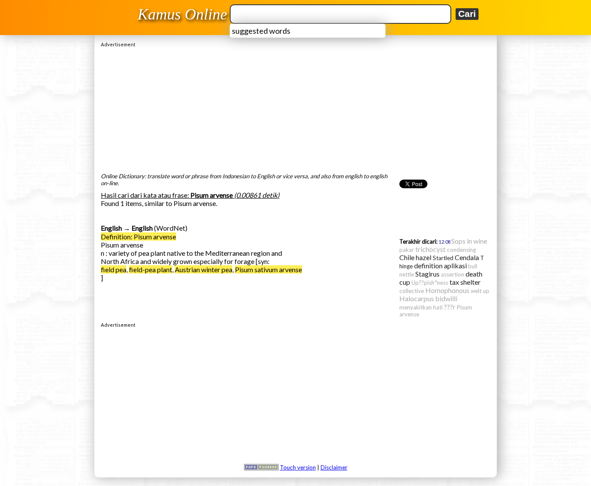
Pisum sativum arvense (268, 269)
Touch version (298, 467)
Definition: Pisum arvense (138, 236)
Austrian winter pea (203, 269)
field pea (113, 269)
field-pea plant (150, 269)
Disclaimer (334, 467)
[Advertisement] (295, 107)
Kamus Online (182, 14)
